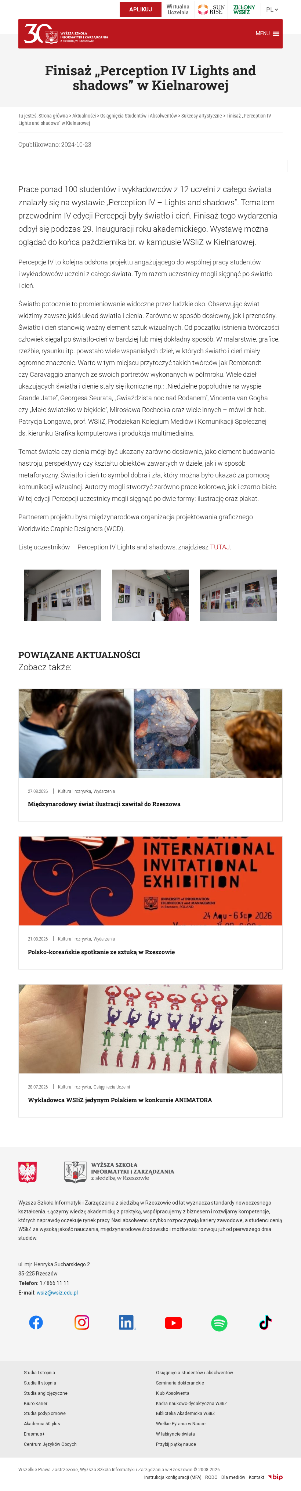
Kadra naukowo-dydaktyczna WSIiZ (191, 1403)
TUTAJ (220, 547)
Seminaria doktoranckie (180, 1383)
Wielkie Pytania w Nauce (181, 1423)
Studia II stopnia (40, 1383)
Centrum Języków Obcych (50, 1444)
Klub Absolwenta (172, 1393)
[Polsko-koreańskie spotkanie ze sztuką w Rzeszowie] (150, 880)
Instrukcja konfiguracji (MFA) (173, 1477)
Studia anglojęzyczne (46, 1393)
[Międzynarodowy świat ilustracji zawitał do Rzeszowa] (150, 732)
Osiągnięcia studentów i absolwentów (194, 1372)
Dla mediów (233, 1477)
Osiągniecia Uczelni (112, 1087)
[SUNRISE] (211, 9)
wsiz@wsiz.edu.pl (57, 1293)
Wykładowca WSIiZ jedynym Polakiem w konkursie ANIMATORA (120, 1100)
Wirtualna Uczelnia (178, 9)
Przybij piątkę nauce (176, 1444)
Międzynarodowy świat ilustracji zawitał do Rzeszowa (104, 804)
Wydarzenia (104, 791)
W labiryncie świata (175, 1434)
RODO (211, 1477)
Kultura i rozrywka (74, 791)
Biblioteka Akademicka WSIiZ (185, 1413)
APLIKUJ (140, 9)
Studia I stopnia (39, 1372)
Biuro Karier (35, 1403)
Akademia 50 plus (42, 1423)
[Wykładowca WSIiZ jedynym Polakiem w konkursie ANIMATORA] (150, 1028)
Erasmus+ (34, 1434)
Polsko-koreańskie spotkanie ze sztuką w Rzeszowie (101, 952)
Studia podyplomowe (45, 1413)
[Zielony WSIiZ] (244, 9)
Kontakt (256, 1477)
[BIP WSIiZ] (275, 1477)
